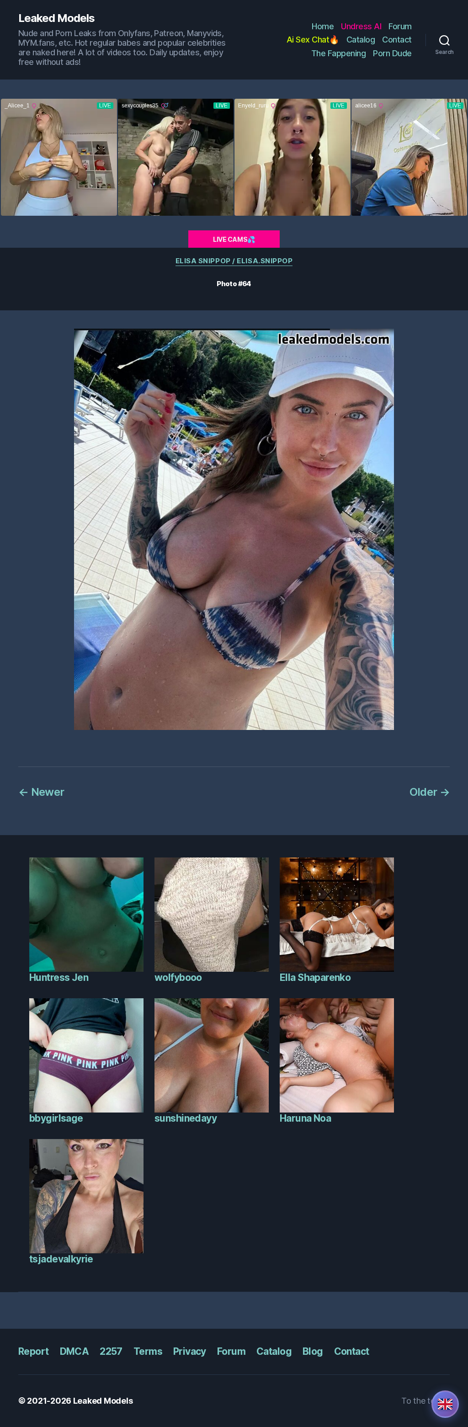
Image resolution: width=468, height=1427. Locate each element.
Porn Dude (392, 53)
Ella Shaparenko (315, 977)
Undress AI (361, 26)
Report (33, 1351)
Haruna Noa (305, 1118)
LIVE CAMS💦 (234, 239)
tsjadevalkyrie (61, 1259)
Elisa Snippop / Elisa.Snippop (234, 261)
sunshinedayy (185, 1118)
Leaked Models (56, 18)
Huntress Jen (58, 977)
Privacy (189, 1351)
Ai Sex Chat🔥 (313, 39)
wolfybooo (178, 977)
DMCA (74, 1351)
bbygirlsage (56, 1118)
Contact (397, 39)
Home (323, 26)
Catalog (360, 39)
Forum (400, 26)
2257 (111, 1351)
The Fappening (338, 53)
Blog (313, 1351)
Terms (147, 1351)
